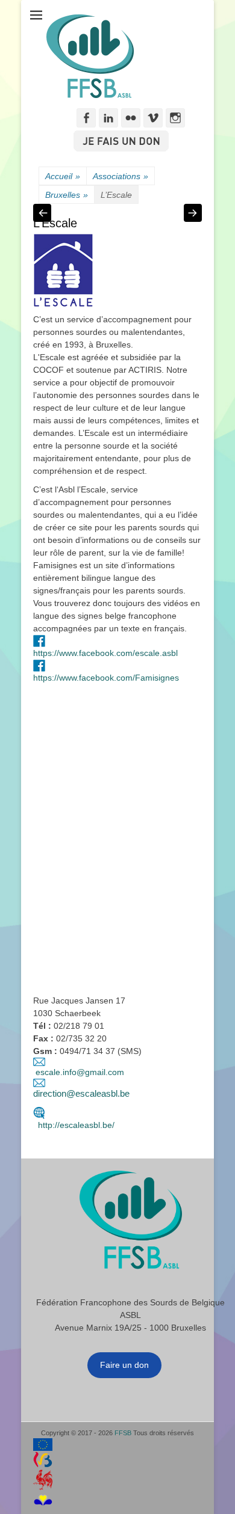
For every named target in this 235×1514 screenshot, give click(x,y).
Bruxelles (66, 195)
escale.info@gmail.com (80, 1072)
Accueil (62, 176)
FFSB (122, 1432)
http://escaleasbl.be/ (73, 1125)
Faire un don (124, 1365)
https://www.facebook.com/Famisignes (106, 677)
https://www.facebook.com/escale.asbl (105, 653)
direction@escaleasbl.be (81, 1093)
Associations (120, 176)
